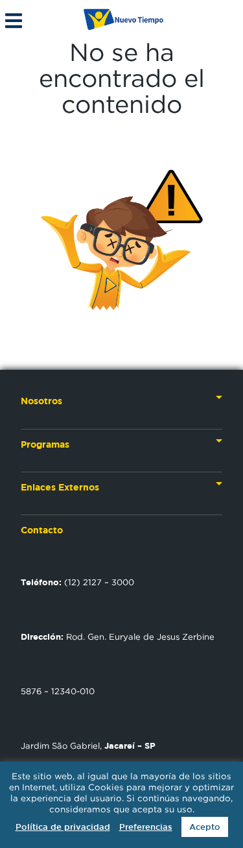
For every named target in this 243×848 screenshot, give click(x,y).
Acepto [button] (204, 827)
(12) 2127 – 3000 (77, 582)
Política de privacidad (63, 827)
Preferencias (145, 827)
